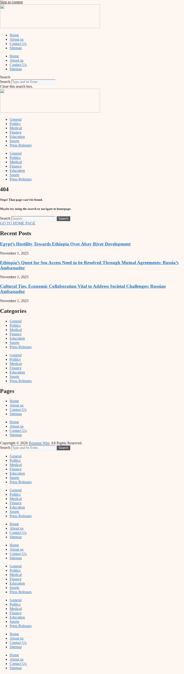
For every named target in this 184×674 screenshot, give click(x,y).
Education (17, 137)
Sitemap (16, 48)
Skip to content (11, 2)
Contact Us (18, 44)
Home (14, 35)
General (16, 119)
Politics (15, 124)
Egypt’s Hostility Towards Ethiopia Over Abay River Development (65, 243)
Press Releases (21, 145)
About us (16, 39)
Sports (14, 141)
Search (5, 82)
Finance (16, 132)
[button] (92, 77)
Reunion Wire (39, 443)
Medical (16, 128)
